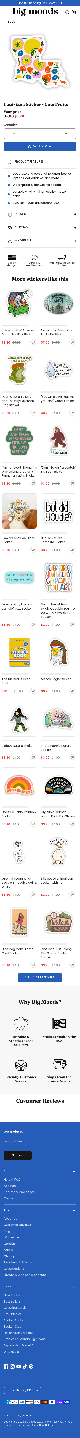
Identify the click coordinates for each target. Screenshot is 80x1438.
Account (10, 1186)
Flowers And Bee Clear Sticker (18, 540)
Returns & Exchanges (19, 1192)
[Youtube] (18, 1366)
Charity (9, 1256)
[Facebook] (6, 1366)
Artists (8, 1250)
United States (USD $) (20, 1390)
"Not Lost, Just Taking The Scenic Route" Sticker (56, 953)
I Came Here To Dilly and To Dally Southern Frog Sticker (18, 401)
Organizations (14, 1269)
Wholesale (11, 1237)
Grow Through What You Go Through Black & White (19, 882)
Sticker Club (12, 1326)
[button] (74, 12)
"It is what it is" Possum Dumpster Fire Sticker (18, 332)
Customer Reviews (17, 1225)
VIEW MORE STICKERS (40, 977)
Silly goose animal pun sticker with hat (57, 880)
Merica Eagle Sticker (56, 679)
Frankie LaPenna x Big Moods (24, 1339)
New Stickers (13, 1295)
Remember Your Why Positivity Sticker (56, 332)
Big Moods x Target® (18, 1345)
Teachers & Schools (18, 1262)
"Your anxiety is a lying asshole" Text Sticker (17, 606)
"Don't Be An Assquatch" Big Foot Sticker (58, 469)
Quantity (10, 124)
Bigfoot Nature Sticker (18, 746)
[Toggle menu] (4, 12)
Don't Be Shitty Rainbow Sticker (19, 814)
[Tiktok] (25, 1366)
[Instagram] (12, 1366)
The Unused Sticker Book (16, 681)
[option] (40, 3)
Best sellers (12, 1301)
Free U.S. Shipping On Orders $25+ (40, 3)
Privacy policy (21, 1425)
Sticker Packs (13, 1320)
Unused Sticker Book (18, 1333)
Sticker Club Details (42, 1425)
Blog (7, 1231)
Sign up (17, 1155)
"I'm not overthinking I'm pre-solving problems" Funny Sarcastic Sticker (19, 471)
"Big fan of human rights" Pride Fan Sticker (58, 814)
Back (11, 22)
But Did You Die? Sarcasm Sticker (53, 540)
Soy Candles (13, 1314)
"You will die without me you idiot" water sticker (58, 399)
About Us (10, 1218)
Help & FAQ (12, 1179)
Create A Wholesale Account (25, 1275)
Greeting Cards (15, 1308)
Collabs (9, 1244)
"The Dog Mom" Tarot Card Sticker (17, 951)
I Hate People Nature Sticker (56, 748)
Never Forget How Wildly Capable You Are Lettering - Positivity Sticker (58, 610)
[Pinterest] (31, 1366)
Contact (10, 1198)
